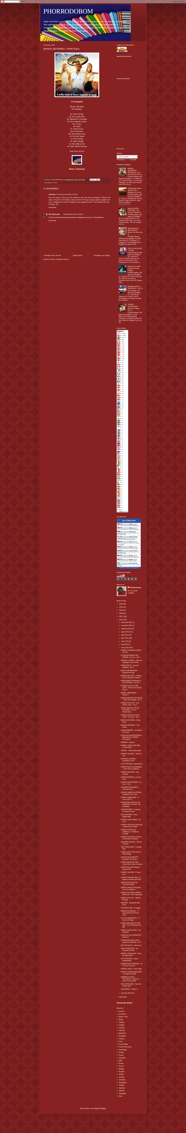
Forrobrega (122, 1050)
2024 (121, 610)
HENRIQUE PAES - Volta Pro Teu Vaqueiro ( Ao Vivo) (135, 190)
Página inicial (77, 255)
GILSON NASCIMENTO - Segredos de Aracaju (130, 858)
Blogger (103, 1108)
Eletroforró (122, 1033)
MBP (120, 1060)
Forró (55, 182)
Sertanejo (122, 1080)
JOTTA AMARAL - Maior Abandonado (129, 959)
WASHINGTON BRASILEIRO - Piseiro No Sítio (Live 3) (135, 231)
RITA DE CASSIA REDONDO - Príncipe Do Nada (131, 973)
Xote (120, 1096)
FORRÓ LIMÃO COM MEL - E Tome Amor (131, 746)
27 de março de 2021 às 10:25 (67, 194)
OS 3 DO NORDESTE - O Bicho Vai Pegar (130, 919)
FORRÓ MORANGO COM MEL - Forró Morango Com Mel (131, 925)
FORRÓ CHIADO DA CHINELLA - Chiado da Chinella (130, 831)
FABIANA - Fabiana (127, 742)
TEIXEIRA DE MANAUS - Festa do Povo (130, 788)
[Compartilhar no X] (95, 180)
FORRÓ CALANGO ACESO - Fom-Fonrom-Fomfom (131, 838)
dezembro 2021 (127, 622)
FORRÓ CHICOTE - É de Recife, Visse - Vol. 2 (130, 704)
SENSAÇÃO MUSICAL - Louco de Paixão (129, 883)
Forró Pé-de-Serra (125, 1047)
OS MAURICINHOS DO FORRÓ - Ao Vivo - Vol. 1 (130, 656)
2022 (121, 616)
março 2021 (125, 647)
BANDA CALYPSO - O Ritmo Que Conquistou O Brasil (131, 676)
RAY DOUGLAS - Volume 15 (131, 945)
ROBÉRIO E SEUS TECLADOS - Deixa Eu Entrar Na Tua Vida (130, 979)
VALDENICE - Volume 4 (129, 989)
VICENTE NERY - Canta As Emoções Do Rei (131, 810)
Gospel (121, 1052)
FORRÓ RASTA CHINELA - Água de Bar (131, 868)
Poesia (121, 1066)
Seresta (121, 1077)
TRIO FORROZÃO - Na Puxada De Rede (129, 949)
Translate (133, 159)
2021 (121, 620)
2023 (121, 613)
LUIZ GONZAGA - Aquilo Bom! (132, 764)
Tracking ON (135, 567)
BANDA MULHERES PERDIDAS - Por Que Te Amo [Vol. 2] (135, 171)
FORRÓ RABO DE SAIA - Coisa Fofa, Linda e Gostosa (131, 863)
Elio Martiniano (54, 214)
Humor (121, 1055)
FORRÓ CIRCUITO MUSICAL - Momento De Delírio (132, 826)
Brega (121, 1019)
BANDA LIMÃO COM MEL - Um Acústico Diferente (134, 210)
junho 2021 (125, 638)
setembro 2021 (126, 629)
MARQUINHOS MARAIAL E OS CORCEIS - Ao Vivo (131, 681)
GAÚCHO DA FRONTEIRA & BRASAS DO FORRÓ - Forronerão (131, 737)
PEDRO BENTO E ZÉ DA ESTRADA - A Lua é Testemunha (130, 710)
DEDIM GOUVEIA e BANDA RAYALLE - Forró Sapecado (131, 893)
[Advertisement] (130, 112)
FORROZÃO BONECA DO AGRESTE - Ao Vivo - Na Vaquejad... (130, 804)
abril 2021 (124, 644)
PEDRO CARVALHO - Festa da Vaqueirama (131, 954)
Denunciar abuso (124, 1003)
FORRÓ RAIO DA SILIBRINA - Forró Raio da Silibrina (131, 768)
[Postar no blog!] (93, 180)
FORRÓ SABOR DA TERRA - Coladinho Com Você (131, 793)
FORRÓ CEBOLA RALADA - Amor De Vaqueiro (131, 888)
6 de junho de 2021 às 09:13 (73, 214)
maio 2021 (125, 641)
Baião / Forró (123, 1017)
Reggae (121, 1069)
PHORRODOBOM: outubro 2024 (126, 543)
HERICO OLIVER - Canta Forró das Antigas (134, 268)
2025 (121, 607)
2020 (121, 997)
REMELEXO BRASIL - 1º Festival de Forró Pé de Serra (130, 913)
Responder (52, 207)
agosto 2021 (125, 632)
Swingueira (122, 1082)
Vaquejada (122, 1093)
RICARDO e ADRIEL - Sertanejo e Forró (129, 760)
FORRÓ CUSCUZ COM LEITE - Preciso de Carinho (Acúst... (131, 687)
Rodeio (121, 1074)
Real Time (128, 567)
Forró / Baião (123, 1044)
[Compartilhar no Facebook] (97, 180)
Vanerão (122, 1091)
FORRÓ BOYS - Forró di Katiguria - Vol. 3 (129, 666)
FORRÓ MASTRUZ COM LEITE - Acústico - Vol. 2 (130, 716)
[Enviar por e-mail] (91, 180)
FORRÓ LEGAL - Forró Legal (131, 969)
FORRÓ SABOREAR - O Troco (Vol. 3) (130, 798)
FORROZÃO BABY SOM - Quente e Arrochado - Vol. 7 (131, 941)
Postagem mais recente (52, 255)
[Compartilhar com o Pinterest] (99, 180)
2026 (121, 604)
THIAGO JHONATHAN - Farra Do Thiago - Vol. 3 (134, 307)
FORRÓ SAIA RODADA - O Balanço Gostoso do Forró (131, 878)
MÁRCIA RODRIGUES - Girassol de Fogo (129, 671)
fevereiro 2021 (126, 993)
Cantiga (121, 1025)
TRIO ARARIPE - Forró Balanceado (129, 815)
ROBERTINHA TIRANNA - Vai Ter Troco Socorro (131, 965)
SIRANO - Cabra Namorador (131, 750)
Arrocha (121, 1011)
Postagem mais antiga (102, 255)
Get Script (122, 567)
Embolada (122, 1036)
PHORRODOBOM (68, 11)
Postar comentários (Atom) (59, 259)
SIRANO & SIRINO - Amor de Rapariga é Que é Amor (131, 661)
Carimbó (122, 1030)
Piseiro (121, 1063)
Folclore (121, 1039)
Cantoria (122, 1028)
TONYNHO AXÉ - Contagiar (131, 908)
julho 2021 (125, 635)
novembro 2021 (127, 625)
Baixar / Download (77, 169)
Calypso (122, 1022)
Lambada (122, 1058)
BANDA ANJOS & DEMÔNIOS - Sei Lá (135, 287)
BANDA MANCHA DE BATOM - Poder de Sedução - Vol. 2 (132, 699)
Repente (122, 1071)
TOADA (121, 1085)
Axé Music (122, 1014)
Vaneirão (122, 1088)
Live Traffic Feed (129, 520)
